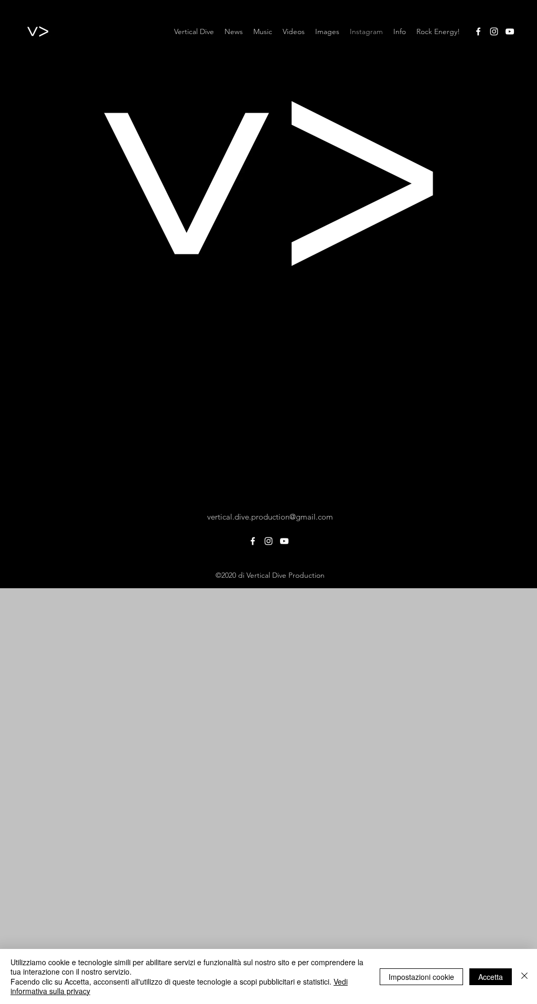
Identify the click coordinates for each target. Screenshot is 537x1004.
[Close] (524, 976)
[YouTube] (509, 31)
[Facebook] (478, 31)
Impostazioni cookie (421, 976)
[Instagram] (494, 31)
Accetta (490, 976)
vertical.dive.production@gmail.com (270, 517)
